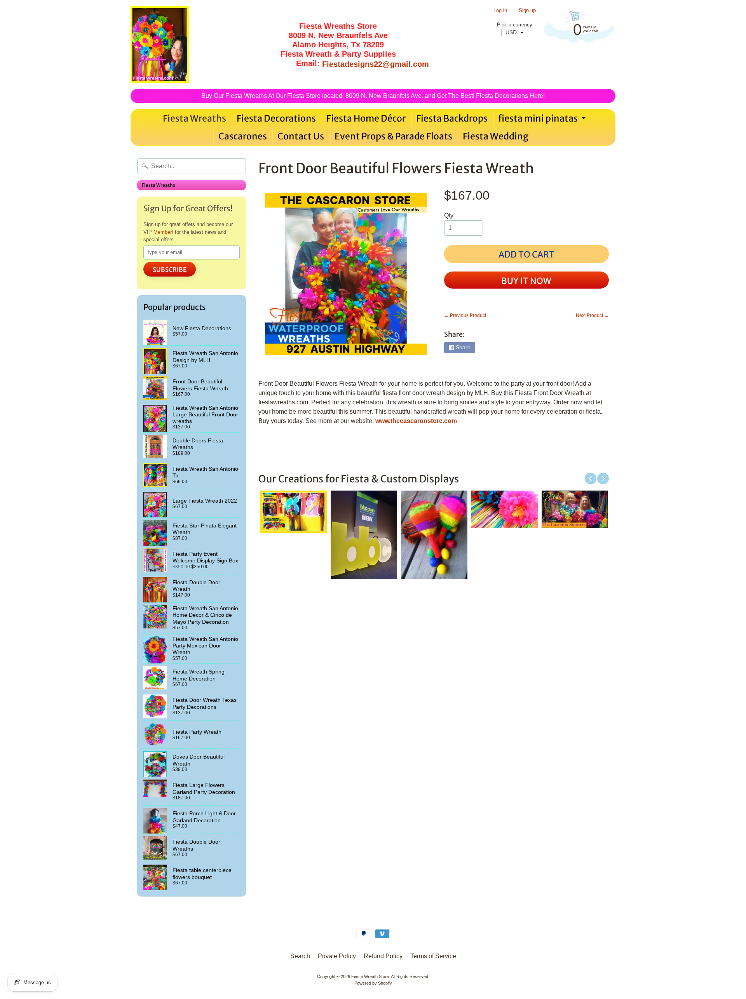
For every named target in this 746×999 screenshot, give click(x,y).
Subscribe (169, 269)
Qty (448, 215)
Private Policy (337, 956)
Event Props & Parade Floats (393, 136)
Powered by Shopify (373, 983)
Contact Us (300, 136)
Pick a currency (514, 25)
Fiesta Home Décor (366, 118)
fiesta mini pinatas (542, 120)
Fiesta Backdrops (452, 118)
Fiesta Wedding (495, 136)
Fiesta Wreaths (194, 118)
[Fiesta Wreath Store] (160, 44)
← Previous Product (465, 315)
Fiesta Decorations (276, 118)
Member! (163, 232)
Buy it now (526, 280)
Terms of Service (433, 956)
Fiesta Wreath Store (370, 976)
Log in (500, 10)
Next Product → (592, 315)
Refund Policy (383, 956)
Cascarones (242, 136)
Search (300, 956)
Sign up (527, 10)
